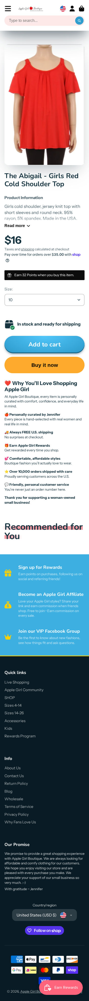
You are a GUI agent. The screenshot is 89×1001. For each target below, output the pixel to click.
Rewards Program (20, 736)
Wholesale (13, 799)
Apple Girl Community (24, 689)
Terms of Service (18, 806)
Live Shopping (16, 682)
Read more (14, 225)
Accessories (14, 720)
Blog (8, 791)
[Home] (30, 8)
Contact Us (14, 775)
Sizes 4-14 (13, 705)
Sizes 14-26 (14, 713)
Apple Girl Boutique (35, 991)
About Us (12, 768)
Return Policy (16, 783)
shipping (27, 249)
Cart (82, 9)
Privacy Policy (16, 814)
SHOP (9, 697)
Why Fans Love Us (20, 822)
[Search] (79, 20)
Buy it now (44, 365)
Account (72, 9)
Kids (8, 728)
